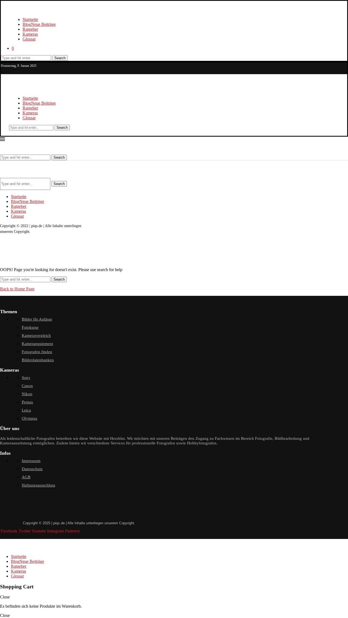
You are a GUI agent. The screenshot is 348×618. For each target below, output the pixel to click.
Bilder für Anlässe (37, 319)
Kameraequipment (37, 343)
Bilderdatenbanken (38, 360)
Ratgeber (30, 29)
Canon (27, 386)
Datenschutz (32, 469)
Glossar (29, 39)
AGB (26, 477)
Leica (26, 410)
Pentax (27, 402)
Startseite (30, 19)
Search (60, 58)
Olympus (29, 418)
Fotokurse (30, 327)
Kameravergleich (36, 335)
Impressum (31, 461)
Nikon (27, 394)
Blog (39, 24)
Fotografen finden (37, 352)
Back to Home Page (17, 289)
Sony (26, 377)
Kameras (30, 34)
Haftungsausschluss (38, 485)
